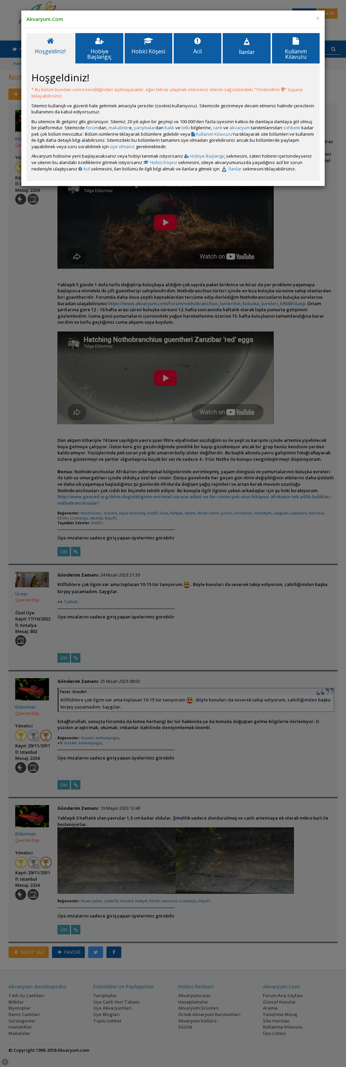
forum (92, 128)
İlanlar (234, 169)
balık (169, 128)
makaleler (118, 128)
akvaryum (239, 128)
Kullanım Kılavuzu (213, 134)
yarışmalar (144, 128)
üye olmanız (122, 146)
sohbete (291, 128)
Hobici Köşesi (163, 162)
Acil (86, 169)
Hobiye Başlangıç (207, 156)
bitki (185, 128)
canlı (217, 128)
